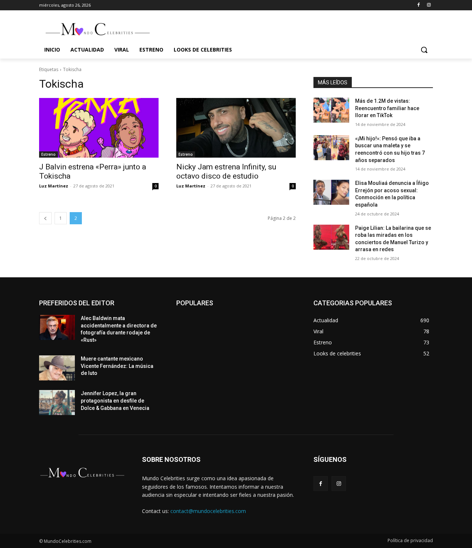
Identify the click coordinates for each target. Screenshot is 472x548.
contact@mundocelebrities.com (208, 510)
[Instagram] (428, 5)
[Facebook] (418, 5)
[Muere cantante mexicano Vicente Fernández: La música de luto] (57, 367)
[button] (424, 50)
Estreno (48, 154)
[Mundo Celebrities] (98, 29)
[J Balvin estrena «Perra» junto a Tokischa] (99, 128)
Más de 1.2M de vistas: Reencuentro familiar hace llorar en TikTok (387, 108)
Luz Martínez (53, 186)
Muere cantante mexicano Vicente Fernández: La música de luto (117, 366)
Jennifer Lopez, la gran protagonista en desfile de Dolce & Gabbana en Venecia (115, 400)
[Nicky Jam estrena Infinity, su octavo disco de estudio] (236, 128)
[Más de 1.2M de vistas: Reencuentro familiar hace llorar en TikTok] (331, 110)
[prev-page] (45, 218)
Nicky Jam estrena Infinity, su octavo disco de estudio (226, 171)
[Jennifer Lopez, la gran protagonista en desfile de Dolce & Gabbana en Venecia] (57, 402)
